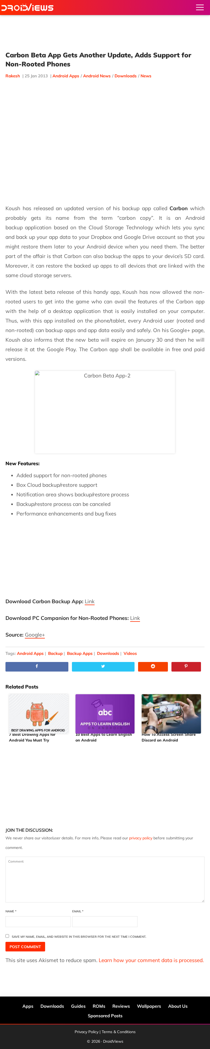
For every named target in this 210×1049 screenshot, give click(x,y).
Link (90, 601)
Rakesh (12, 75)
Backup (55, 653)
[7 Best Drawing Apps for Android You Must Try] (38, 712)
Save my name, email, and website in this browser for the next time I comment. (79, 937)
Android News (97, 75)
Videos (130, 653)
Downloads (126, 75)
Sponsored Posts (105, 1015)
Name (10, 911)
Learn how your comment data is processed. (151, 960)
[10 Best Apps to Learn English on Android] (105, 712)
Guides (78, 1006)
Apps (27, 1006)
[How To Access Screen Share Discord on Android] (171, 712)
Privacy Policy (86, 1031)
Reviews (121, 1006)
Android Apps (65, 75)
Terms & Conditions (119, 1031)
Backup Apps (80, 653)
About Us (178, 1006)
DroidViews (27, 7)
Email (77, 911)
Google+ (35, 634)
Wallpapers (149, 1006)
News (146, 75)
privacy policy (140, 838)
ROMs (99, 1006)
